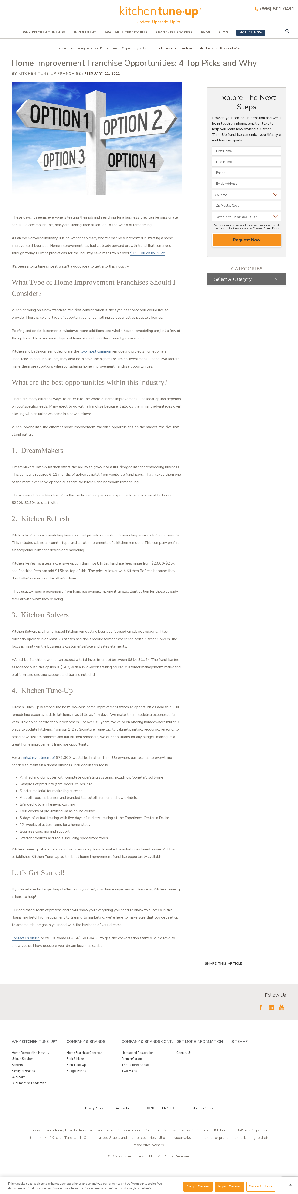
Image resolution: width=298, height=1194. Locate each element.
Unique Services (23, 1059)
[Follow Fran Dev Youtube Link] (281, 1007)
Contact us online (26, 938)
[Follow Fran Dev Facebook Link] (260, 1007)
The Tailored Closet (135, 1065)
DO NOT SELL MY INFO (161, 1108)
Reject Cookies (229, 1186)
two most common (95, 351)
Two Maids (129, 1071)
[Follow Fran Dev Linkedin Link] (271, 1007)
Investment (85, 32)
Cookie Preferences (201, 1108)
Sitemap (239, 1041)
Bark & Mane (75, 1059)
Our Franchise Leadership (29, 1083)
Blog (223, 32)
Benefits (17, 1065)
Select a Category (233, 279)
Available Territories (126, 32)
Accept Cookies (198, 1186)
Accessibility (124, 1108)
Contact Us (183, 1053)
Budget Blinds (76, 1071)
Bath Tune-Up (76, 1065)
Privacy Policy (271, 228)
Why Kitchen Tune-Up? (44, 32)
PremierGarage (132, 1059)
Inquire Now (251, 32)
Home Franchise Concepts (84, 1053)
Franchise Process (174, 32)
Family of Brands (23, 1071)
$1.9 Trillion (140, 253)
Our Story (18, 1077)
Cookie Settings (261, 1186)
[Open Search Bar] (287, 31)
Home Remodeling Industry (30, 1053)
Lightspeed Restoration (138, 1053)
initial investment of (47, 757)
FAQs (205, 32)
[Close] (290, 1185)
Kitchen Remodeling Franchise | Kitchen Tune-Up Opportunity (98, 48)
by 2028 (157, 253)
